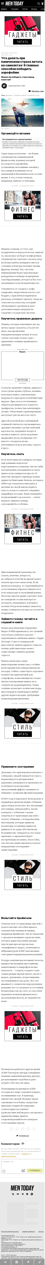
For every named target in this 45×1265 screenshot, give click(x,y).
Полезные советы (20, 95)
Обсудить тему (38, 91)
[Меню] (2, 3)
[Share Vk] (5, 1262)
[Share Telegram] (28, 1262)
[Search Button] (38, 3)
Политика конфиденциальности (10, 1231)
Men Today (15, 3)
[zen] (27, 1194)
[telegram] (22, 1194)
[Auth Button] (42, 3)
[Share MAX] (16, 1262)
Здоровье (4, 53)
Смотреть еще (22, 380)
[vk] (18, 1194)
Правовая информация (28, 1231)
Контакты (41, 1231)
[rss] (13, 1194)
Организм (13, 53)
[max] (32, 1194)
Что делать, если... (33, 95)
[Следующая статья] (22, 1177)
